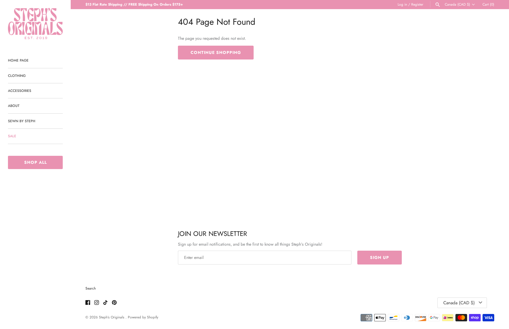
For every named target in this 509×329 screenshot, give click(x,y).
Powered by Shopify (143, 317)
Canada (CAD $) (457, 4)
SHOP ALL (35, 162)
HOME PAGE (18, 60)
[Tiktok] (105, 303)
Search (90, 288)
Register (417, 4)
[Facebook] (87, 303)
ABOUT (13, 105)
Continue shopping (216, 52)
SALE (12, 135)
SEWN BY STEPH (21, 120)
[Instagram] (96, 303)
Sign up (379, 257)
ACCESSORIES (19, 90)
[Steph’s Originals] (35, 23)
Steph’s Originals (112, 317)
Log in (402, 4)
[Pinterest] (114, 303)
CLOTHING (17, 75)
